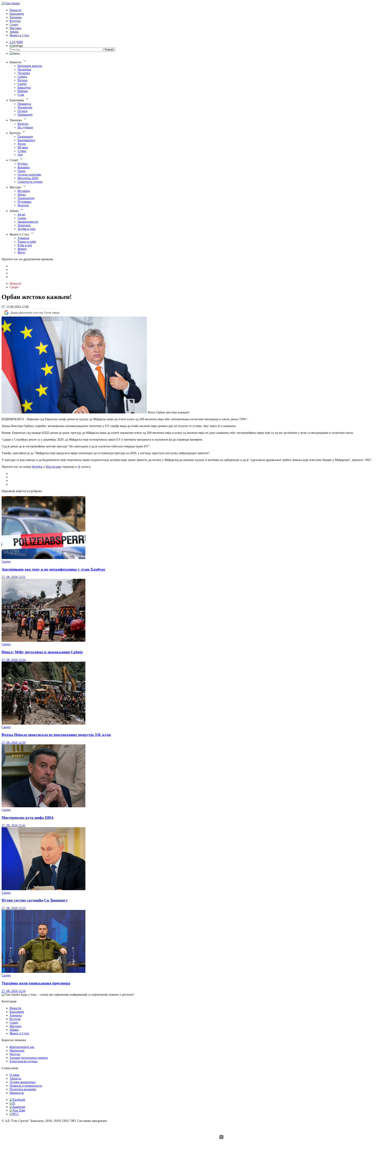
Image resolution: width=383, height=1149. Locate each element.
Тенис (22, 171)
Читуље (15, 1054)
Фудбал (23, 163)
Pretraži (109, 49)
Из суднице (25, 127)
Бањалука (24, 87)
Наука (22, 194)
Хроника (16, 17)
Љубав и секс (27, 228)
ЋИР (19, 42)
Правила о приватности (26, 1085)
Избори (23, 91)
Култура (15, 21)
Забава (14, 31)
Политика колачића (23, 1089)
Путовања (24, 201)
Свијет (22, 83)
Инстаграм (53, 466)
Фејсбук (37, 466)
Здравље (23, 238)
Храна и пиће (27, 241)
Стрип (22, 151)
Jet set (21, 214)
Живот (22, 248)
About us (15, 1078)
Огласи (22, 111)
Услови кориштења (23, 1082)
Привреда (24, 103)
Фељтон (23, 205)
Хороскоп (24, 225)
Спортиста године (30, 181)
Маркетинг (17, 1050)
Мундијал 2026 (28, 178)
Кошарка (24, 167)
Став (21, 94)
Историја (24, 191)
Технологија (26, 198)
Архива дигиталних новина (29, 1057)
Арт (20, 154)
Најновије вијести (30, 66)
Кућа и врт (25, 245)
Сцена (22, 218)
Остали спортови (29, 174)
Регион (22, 80)
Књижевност (26, 140)
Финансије (25, 107)
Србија (22, 76)
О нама (14, 1075)
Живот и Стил (19, 35)
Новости (15, 10)
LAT (13, 42)
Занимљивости (28, 221)
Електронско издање (24, 1061)
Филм (22, 143)
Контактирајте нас (22, 1047)
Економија (17, 13)
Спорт (14, 24)
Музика (23, 147)
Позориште (25, 136)
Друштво (24, 73)
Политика (24, 69)
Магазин (15, 28)
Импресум (17, 1092)
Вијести (23, 123)
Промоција (25, 114)
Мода (21, 252)
